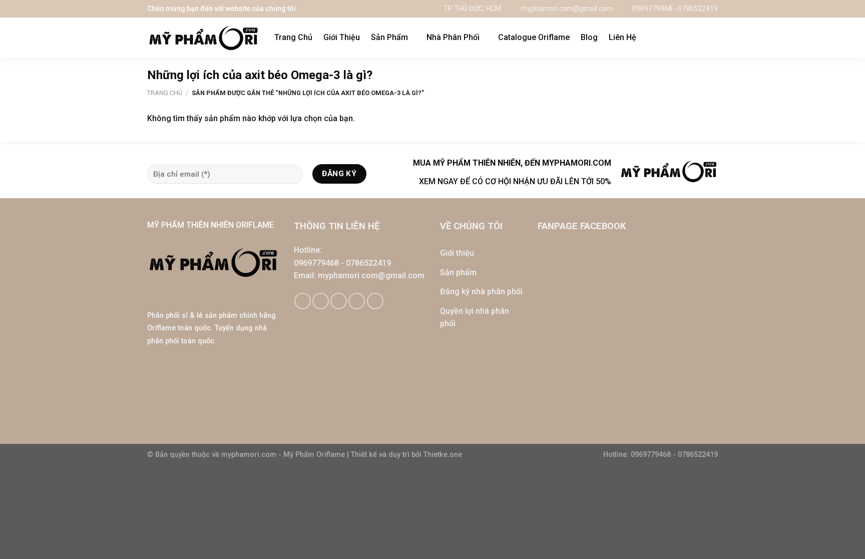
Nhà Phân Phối (453, 37)
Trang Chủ (293, 37)
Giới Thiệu (341, 37)
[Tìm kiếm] (713, 37)
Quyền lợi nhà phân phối (474, 317)
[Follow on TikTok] (320, 301)
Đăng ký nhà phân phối (481, 291)
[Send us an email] (338, 301)
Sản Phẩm (389, 37)
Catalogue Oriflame (534, 37)
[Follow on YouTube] (375, 301)
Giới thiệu (457, 253)
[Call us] (356, 301)
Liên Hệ (622, 37)
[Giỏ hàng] (692, 38)
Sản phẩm (458, 272)
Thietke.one (442, 454)
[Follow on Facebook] (302, 301)
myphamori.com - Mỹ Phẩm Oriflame (284, 454)
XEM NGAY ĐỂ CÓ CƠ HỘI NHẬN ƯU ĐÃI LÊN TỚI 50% (515, 181)
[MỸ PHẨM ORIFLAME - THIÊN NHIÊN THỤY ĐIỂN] (203, 38)
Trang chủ (164, 93)
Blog (589, 37)
